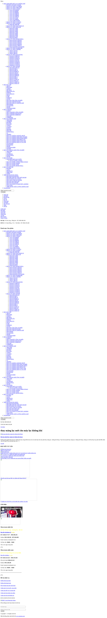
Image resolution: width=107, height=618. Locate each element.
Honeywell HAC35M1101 (15, 42)
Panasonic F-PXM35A (14, 62)
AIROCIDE (9, 120)
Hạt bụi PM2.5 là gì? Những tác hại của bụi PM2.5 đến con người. (16, 458)
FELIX (8, 95)
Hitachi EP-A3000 (13, 28)
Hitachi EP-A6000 (13, 31)
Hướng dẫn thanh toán (6, 583)
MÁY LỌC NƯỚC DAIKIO (13, 163)
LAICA (8, 169)
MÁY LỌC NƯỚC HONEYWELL (14, 165)
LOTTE (8, 99)
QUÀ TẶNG (9, 185)
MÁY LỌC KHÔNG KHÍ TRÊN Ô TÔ (15, 139)
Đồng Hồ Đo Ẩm (10, 91)
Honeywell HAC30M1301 (15, 41)
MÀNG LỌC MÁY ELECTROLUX (15, 26)
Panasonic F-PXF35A (14, 57)
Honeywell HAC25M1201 (15, 40)
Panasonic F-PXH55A (14, 58)
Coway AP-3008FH (14, 19)
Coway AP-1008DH (14, 15)
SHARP (8, 107)
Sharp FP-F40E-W (13, 70)
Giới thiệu (5, 196)
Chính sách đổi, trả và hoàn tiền (8, 590)
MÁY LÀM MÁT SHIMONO (13, 114)
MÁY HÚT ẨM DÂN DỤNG (13, 101)
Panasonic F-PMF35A (14, 56)
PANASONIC (9, 144)
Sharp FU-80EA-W (13, 80)
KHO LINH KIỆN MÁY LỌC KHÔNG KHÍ (14, 3)
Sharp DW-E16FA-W (14, 67)
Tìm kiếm (3, 192)
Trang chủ (5, 194)
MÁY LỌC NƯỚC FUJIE (12, 164)
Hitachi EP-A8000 (13, 33)
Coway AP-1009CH (14, 16)
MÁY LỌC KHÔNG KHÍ (9, 118)
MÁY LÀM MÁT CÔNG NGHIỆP (14, 112)
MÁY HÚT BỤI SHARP (12, 182)
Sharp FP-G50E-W (13, 73)
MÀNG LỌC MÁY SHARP (13, 66)
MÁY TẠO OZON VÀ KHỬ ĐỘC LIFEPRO (17, 184)
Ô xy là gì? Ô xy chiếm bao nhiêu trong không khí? (12, 455)
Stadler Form (9, 172)
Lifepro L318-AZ (13, 50)
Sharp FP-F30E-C (13, 69)
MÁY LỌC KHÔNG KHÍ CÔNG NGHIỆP (16, 137)
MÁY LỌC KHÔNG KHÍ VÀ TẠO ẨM (16, 142)
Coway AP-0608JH (13, 11)
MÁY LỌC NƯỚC (8, 158)
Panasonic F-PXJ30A (14, 59)
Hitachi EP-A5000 (13, 29)
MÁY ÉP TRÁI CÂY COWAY (13, 178)
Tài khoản (5, 202)
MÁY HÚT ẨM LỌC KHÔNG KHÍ (15, 103)
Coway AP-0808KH (14, 12)
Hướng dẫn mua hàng (6, 580)
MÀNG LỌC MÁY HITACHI (13, 27)
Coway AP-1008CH (14, 14)
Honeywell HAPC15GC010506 (16, 46)
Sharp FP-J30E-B (13, 78)
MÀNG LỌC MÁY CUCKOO (13, 22)
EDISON (8, 92)
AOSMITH (9, 121)
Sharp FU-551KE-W (14, 79)
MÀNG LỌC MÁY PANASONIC (14, 54)
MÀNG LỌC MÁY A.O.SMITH (14, 6)
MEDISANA (9, 171)
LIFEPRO (8, 134)
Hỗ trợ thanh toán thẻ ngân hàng (8, 585)
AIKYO (8, 86)
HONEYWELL (10, 131)
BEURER (8, 122)
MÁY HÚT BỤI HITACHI (12, 181)
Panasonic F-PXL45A (14, 61)
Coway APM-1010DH (14, 20)
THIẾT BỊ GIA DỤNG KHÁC (10, 175)
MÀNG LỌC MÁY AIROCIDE (14, 7)
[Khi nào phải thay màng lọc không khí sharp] (12, 434)
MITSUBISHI (9, 104)
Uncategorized (6, 188)
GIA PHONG (9, 154)
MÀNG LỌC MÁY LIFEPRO (13, 49)
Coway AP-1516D (13, 18)
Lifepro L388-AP (13, 53)
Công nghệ (6, 201)
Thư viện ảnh (6, 203)
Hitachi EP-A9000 (13, 35)
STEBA (8, 173)
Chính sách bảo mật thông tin (7, 595)
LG (7, 133)
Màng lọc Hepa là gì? (5, 450)
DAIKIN (8, 127)
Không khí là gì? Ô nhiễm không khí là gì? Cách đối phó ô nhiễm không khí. (18, 453)
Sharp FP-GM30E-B (14, 74)
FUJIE (7, 96)
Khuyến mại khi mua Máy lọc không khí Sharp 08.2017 (13, 478)
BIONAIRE (9, 87)
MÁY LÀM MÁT (7, 109)
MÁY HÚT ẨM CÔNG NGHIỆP (14, 100)
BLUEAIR (9, 124)
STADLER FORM (10, 108)
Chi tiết (2, 443)
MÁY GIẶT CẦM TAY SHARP (14, 180)
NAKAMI (8, 116)
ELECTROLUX (10, 93)
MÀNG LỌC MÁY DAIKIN (13, 23)
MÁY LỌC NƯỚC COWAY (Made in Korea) (17, 161)
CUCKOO (9, 126)
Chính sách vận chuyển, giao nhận (8, 588)
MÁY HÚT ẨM (7, 84)
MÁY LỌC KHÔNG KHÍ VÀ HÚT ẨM (16, 141)
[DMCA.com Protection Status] (8, 600)
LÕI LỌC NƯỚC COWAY (15, 160)
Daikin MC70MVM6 (14, 24)
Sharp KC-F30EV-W (14, 83)
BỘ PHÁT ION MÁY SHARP (13, 5)
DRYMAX (9, 90)
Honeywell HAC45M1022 (15, 44)
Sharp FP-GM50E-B (14, 75)
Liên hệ (5, 206)
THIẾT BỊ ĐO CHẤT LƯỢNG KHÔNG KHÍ (17, 186)
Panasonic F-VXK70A (14, 65)
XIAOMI (8, 148)
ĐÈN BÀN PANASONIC (12, 176)
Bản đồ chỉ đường (7, 555)
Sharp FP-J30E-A (13, 76)
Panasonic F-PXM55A (14, 63)
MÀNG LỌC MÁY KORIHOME (14, 48)
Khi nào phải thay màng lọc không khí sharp (12, 437)
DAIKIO (8, 110)
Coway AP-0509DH (14, 10)
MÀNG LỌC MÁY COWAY (13, 9)
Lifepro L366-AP (13, 52)
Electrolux (8, 129)
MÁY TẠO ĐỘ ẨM (8, 167)
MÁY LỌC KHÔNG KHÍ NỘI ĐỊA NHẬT (16, 138)
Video (4, 205)
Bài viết (5, 199)
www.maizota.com (20, 616)
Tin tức (5, 198)
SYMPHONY (9, 117)
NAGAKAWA (9, 105)
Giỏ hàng (3, 427)
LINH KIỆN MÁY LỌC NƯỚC (14, 159)
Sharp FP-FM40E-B (14, 71)
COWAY (8, 88)
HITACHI (8, 130)
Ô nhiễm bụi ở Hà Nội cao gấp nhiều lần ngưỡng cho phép (14, 501)
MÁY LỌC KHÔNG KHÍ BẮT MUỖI (15, 135)
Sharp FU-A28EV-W (14, 82)
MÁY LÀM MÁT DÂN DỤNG (14, 113)
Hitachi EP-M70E (13, 37)
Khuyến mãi (6, 197)
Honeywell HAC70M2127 (15, 45)
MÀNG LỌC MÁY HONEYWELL (15, 39)
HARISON (9, 97)
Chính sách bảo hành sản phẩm (8, 593)
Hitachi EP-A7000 (13, 32)
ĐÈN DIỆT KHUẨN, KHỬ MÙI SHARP (16, 177)
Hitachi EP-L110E (13, 36)
